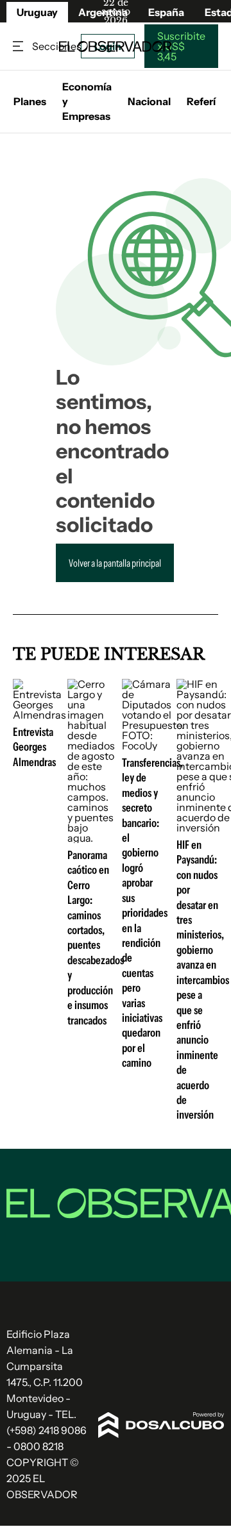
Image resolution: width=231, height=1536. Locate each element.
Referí (201, 101)
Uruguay (37, 12)
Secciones (19, 46)
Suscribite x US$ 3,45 (181, 46)
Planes (29, 101)
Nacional (149, 101)
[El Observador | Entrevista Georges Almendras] (39, 714)
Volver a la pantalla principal (115, 562)
